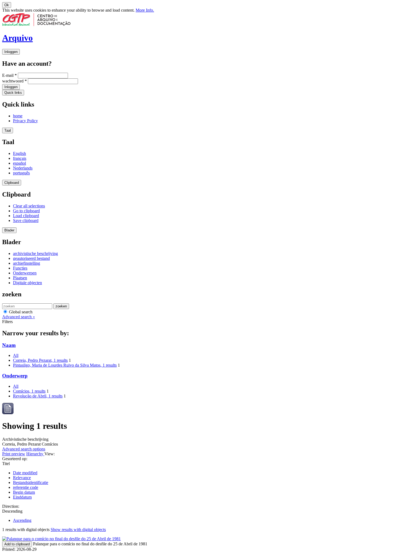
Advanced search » (18, 316)
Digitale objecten (27, 282)
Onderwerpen (25, 273)
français (19, 158)
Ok (6, 5)
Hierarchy (35, 454)
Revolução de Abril (38, 396)
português (21, 173)
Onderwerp (15, 376)
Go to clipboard (26, 210)
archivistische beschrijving (35, 253)
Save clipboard (25, 220)
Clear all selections (29, 206)
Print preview (13, 454)
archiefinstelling (26, 263)
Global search (20, 312)
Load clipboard (26, 215)
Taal (7, 130)
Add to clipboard (17, 544)
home (17, 116)
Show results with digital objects (78, 529)
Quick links (13, 93)
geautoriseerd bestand (31, 258)
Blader (9, 230)
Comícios (29, 391)
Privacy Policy (25, 120)
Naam (9, 345)
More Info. (145, 10)
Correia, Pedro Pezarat (40, 360)
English (19, 153)
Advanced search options (23, 449)
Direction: (10, 506)
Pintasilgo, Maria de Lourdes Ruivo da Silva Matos (65, 365)
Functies (20, 268)
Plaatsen (20, 278)
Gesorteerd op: (14, 458)
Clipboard (11, 183)
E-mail (9, 75)
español (19, 163)
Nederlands (22, 168)
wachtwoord (14, 81)
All (15, 355)
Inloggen (11, 52)
